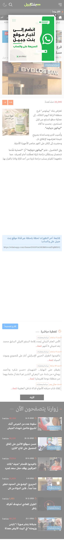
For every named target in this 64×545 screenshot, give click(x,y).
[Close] (55, 15)
